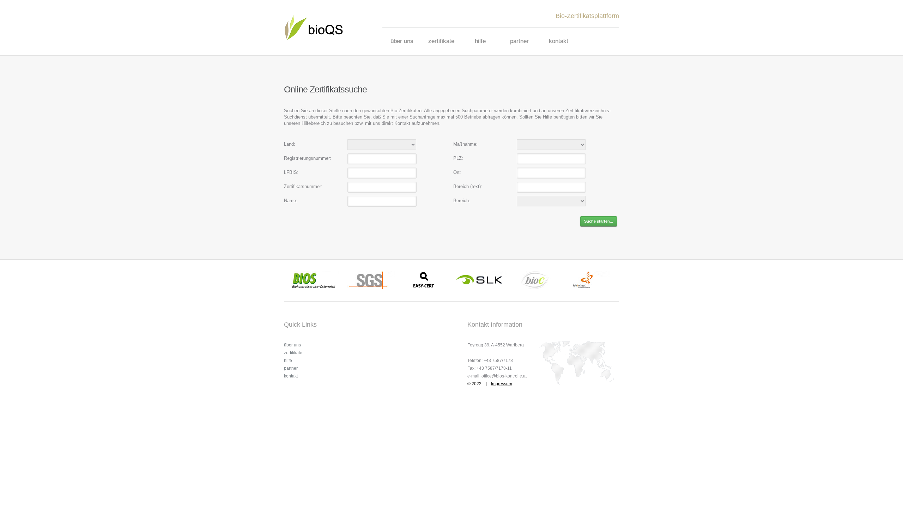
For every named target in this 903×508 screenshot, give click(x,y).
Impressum (501, 383)
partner (519, 41)
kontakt (558, 41)
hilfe (480, 41)
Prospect (318, 27)
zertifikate (441, 41)
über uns (401, 41)
